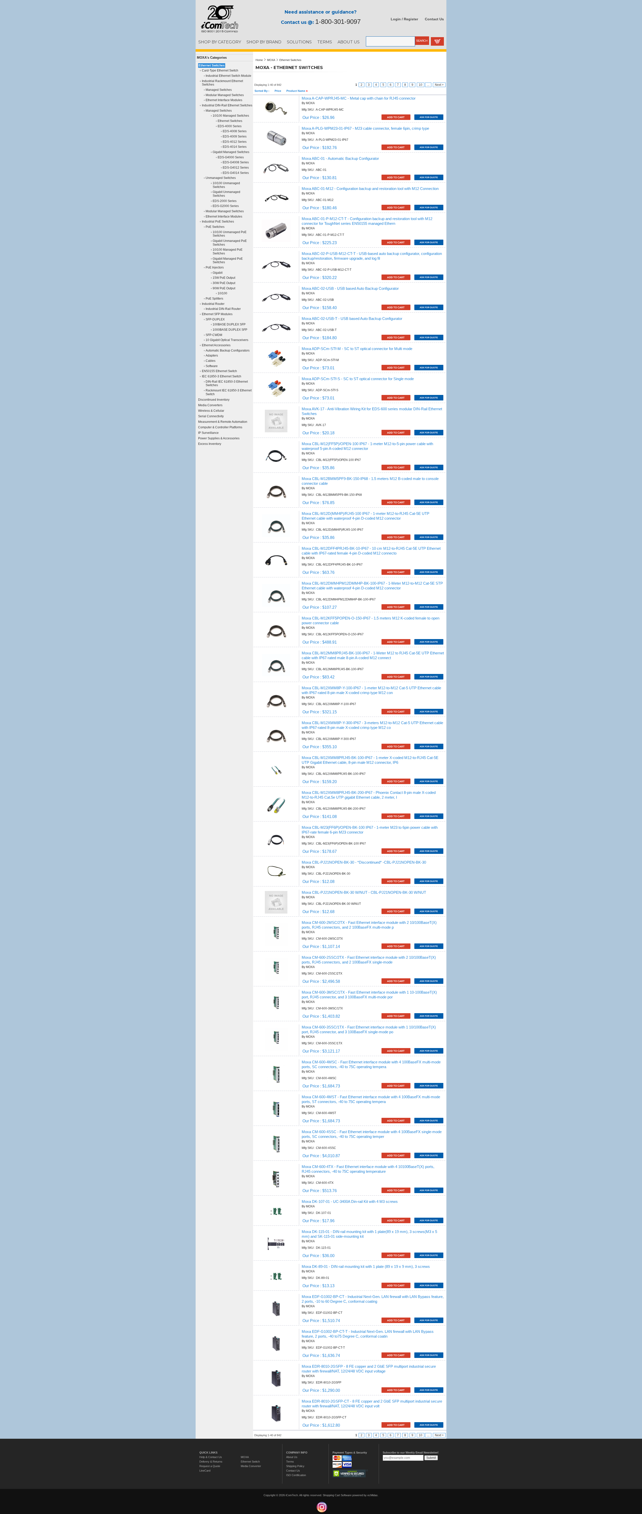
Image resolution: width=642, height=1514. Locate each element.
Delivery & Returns (210, 1461)
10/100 (222, 293)
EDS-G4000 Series (231, 157)
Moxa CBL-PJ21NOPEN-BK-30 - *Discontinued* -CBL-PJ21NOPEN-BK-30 (364, 862)
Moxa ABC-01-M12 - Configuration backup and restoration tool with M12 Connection (370, 189)
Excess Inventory (209, 444)
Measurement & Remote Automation (222, 422)
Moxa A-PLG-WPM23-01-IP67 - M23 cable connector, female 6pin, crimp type (365, 128)
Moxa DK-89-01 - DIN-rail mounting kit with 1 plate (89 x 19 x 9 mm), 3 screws (366, 1267)
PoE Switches (215, 227)
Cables (210, 361)
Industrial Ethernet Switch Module (228, 76)
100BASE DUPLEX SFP (229, 324)
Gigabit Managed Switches (231, 152)
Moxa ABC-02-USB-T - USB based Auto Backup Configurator (352, 319)
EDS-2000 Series (224, 201)
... (428, 85)
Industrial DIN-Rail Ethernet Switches (227, 105)
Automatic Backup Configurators (228, 350)
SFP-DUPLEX (215, 319)
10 (420, 85)
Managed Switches (219, 90)
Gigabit (217, 272)
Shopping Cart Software (337, 1495)
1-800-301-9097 (338, 21)
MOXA (271, 59)
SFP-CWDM (214, 335)
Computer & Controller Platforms (220, 427)
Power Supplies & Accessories (218, 438)
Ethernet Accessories (216, 345)
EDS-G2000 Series (226, 206)
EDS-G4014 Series (236, 173)
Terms (290, 1461)
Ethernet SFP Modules (217, 314)
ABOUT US (349, 42)
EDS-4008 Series (235, 131)
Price (278, 90)
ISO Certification (296, 1475)
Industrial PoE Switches (218, 221)
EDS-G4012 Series (236, 167)
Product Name (296, 90)
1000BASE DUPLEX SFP (230, 329)
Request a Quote (209, 1466)
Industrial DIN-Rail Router (223, 309)
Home (259, 59)
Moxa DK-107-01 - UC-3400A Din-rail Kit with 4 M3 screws (350, 1202)
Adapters (212, 355)
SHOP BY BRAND (264, 42)
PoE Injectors (215, 267)
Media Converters (210, 405)
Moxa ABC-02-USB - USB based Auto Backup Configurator (350, 289)
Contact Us (434, 19)
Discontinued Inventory (213, 399)
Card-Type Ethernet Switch (220, 70)
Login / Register (404, 19)
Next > (439, 85)
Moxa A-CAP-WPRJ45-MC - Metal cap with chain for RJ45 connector (359, 98)
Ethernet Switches (212, 65)
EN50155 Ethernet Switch (219, 371)
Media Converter (251, 1466)
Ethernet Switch (250, 1461)
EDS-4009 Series (235, 136)
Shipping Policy (295, 1466)
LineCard (204, 1470)
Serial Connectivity (211, 416)
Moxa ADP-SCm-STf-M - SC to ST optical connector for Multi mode (357, 349)
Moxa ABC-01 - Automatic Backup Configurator (340, 159)
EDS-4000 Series (230, 126)
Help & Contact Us (210, 1457)
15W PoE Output (224, 278)
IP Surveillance (208, 433)
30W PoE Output (224, 283)
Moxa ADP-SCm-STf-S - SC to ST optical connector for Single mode (358, 379)
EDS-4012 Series (235, 142)
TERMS (324, 42)
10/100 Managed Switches (231, 115)
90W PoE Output (224, 288)
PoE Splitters (214, 298)
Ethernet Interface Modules (224, 100)
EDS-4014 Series (235, 147)
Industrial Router (213, 304)
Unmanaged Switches (221, 178)
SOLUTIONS (299, 42)
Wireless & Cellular (211, 410)
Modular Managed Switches (225, 95)
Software (212, 366)
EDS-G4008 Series (236, 162)
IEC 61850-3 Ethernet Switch (221, 376)
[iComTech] (217, 32)
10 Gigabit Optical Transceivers (227, 340)
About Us (291, 1457)
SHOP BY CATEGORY (219, 42)
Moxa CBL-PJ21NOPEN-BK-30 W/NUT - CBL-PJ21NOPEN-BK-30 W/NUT (364, 892)
